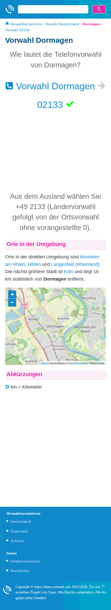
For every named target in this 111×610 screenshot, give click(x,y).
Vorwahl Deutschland (62, 24)
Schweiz (17, 541)
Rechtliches (20, 571)
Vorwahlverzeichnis (25, 24)
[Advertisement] (55, 150)
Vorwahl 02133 (17, 30)
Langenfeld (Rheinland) (75, 264)
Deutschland (21, 521)
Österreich (19, 531)
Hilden (34, 264)
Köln (68, 271)
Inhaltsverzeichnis (25, 561)
